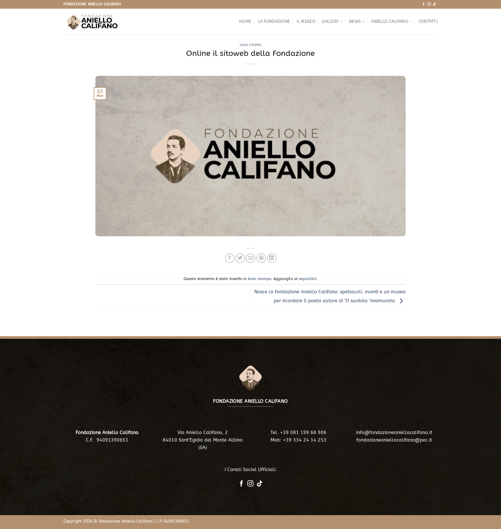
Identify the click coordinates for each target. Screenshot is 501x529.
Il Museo (306, 21)
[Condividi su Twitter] (240, 258)
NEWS (355, 21)
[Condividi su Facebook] (230, 258)
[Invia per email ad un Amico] (250, 258)
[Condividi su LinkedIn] (272, 258)
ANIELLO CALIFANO (389, 21)
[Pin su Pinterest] (261, 258)
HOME (245, 21)
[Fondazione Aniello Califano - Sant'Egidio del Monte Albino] (92, 22)
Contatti (428, 21)
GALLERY (330, 21)
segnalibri (307, 279)
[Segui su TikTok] (434, 4)
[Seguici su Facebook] (423, 4)
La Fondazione (274, 21)
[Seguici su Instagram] (429, 4)
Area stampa (250, 45)
